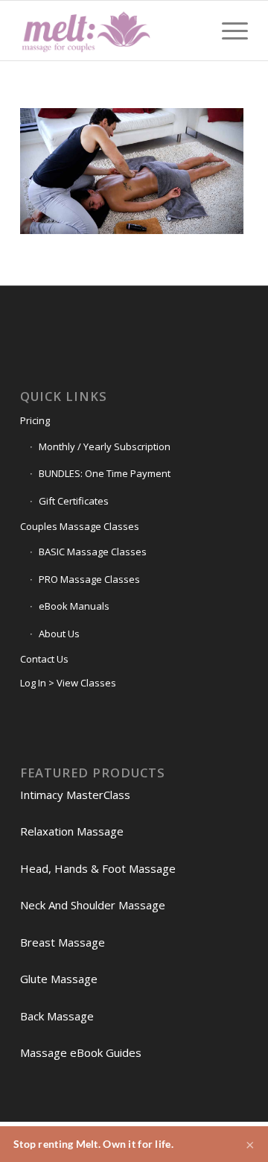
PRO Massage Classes (89, 579)
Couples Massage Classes (79, 526)
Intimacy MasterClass (75, 794)
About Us (59, 633)
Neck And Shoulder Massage (92, 904)
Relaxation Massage (72, 831)
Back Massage (57, 1015)
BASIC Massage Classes (93, 551)
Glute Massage (59, 978)
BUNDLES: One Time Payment (104, 473)
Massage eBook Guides (80, 1052)
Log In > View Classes (68, 682)
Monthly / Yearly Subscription (104, 446)
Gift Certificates (74, 501)
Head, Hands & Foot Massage (98, 868)
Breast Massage (62, 942)
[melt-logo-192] (111, 30)
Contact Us (44, 659)
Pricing (35, 420)
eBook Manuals (74, 606)
